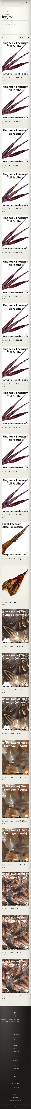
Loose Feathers (15, 1034)
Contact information (15, 1071)
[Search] (20, 3)
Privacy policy (15, 1063)
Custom (15, 1039)
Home (3, 11)
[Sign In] (23, 3)
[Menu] (28, 3)
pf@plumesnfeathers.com (15, 1100)
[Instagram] (15, 1025)
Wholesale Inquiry (15, 1051)
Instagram (15, 1097)
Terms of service (15, 1065)
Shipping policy (15, 1068)
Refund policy (16, 1060)
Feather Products (15, 1037)
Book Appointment (15, 1049)
